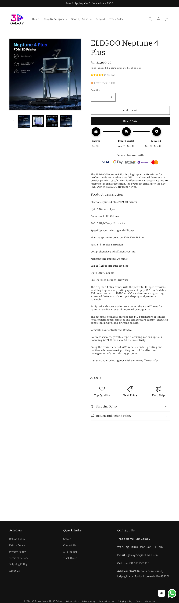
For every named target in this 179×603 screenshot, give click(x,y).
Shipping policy (125, 601)
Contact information (145, 601)
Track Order (70, 558)
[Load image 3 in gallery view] (52, 121)
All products (70, 551)
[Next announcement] (120, 3)
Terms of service (106, 601)
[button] (55, 19)
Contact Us (69, 545)
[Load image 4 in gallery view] (66, 121)
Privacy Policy (17, 551)
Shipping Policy (18, 564)
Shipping (111, 67)
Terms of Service (18, 558)
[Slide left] (13, 121)
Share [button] (97, 377)
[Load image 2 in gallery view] (38, 121)
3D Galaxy (36, 601)
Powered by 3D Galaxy (51, 601)
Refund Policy (17, 539)
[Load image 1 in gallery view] (24, 121)
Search (67, 539)
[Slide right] (77, 121)
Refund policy (72, 601)
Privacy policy (88, 601)
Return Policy (17, 545)
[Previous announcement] (58, 3)
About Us (14, 570)
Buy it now (130, 121)
